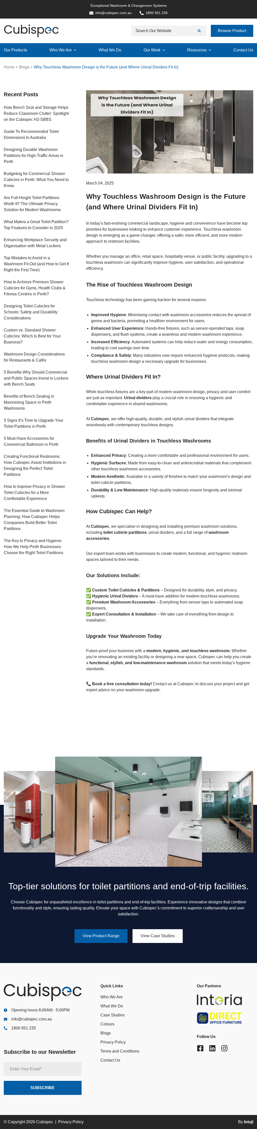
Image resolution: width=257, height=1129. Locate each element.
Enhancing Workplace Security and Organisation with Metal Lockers (35, 243)
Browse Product (232, 31)
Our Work (152, 50)
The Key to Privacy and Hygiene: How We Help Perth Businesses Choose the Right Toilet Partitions (33, 547)
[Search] (200, 30)
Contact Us (243, 50)
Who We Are (60, 50)
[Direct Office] (225, 1018)
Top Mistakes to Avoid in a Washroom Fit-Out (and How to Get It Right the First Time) (36, 264)
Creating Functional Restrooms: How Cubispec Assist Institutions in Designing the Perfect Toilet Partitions (35, 465)
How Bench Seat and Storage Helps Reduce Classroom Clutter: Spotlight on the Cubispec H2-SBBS (36, 113)
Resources (197, 50)
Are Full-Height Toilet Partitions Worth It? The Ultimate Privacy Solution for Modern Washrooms (32, 204)
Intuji (248, 1122)
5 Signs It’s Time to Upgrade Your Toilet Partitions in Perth (33, 423)
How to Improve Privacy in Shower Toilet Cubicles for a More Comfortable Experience (34, 492)
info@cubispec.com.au (31, 1019)
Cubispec (185, 684)
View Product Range (101, 936)
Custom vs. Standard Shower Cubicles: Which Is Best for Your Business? (32, 336)
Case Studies (112, 1015)
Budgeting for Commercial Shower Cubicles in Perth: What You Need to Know (36, 179)
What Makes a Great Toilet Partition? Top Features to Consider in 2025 (36, 225)
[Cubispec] (31, 31)
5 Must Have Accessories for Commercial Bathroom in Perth (31, 441)
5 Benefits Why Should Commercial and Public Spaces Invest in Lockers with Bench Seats (36, 378)
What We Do (110, 50)
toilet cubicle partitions (125, 532)
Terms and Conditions (119, 1051)
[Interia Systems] (225, 999)
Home (9, 67)
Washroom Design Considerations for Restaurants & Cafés (34, 357)
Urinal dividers (138, 398)
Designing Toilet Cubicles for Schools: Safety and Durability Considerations (30, 312)
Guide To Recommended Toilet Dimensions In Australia (31, 134)
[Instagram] (224, 1048)
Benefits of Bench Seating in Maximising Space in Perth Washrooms (29, 402)
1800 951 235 (23, 1028)
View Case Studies (158, 936)
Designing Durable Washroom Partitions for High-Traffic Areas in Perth (33, 155)
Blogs (24, 67)
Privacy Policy (113, 1042)
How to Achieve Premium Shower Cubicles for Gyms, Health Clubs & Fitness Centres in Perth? (35, 288)
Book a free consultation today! (122, 684)
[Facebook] (200, 1048)
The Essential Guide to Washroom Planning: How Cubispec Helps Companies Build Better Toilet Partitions (34, 519)
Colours (107, 1024)
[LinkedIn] (212, 1048)
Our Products (15, 50)
